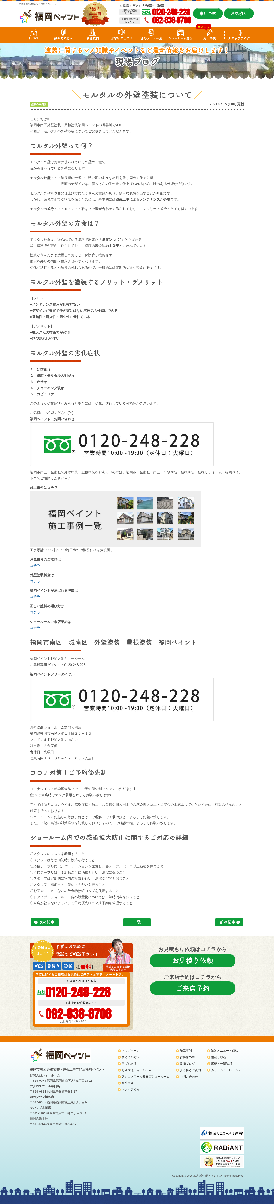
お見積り (238, 13)
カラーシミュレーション (227, 1070)
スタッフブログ (239, 38)
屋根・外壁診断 (221, 1063)
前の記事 (227, 922)
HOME (34, 38)
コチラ (35, 565)
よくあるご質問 (190, 1070)
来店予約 (207, 13)
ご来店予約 (193, 988)
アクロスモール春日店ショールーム (146, 1076)
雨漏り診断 (218, 1057)
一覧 (137, 922)
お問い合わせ (189, 1076)
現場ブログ (187, 1063)
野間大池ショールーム (137, 1070)
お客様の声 (187, 1057)
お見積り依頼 (192, 960)
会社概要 (128, 1083)
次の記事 (46, 922)
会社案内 (92, 38)
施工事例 (209, 38)
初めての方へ (63, 38)
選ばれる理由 (131, 1063)
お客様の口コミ (122, 38)
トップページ (131, 1050)
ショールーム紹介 (180, 38)
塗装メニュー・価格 (224, 1050)
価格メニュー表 (151, 38)
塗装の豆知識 (38, 104)
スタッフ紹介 (131, 1089)
